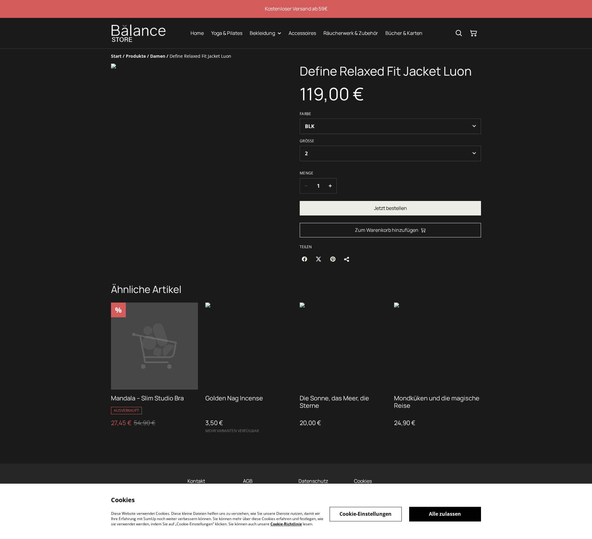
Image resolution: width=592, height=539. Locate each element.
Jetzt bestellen (390, 208)
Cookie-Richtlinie (286, 523)
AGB (248, 481)
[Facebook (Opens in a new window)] (304, 259)
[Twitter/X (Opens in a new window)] (318, 259)
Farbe (305, 114)
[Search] (458, 33)
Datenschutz (313, 481)
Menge (307, 173)
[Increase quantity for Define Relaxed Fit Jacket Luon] (330, 186)
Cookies (363, 481)
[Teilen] (347, 259)
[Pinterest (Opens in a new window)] (332, 259)
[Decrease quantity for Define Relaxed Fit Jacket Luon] (306, 186)
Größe (307, 141)
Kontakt (196, 481)
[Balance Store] (138, 33)
